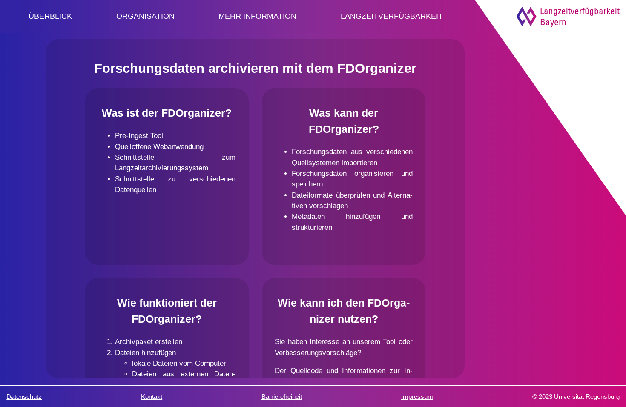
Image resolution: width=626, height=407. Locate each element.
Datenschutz (24, 396)
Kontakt (151, 396)
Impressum (417, 396)
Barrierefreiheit (281, 396)
